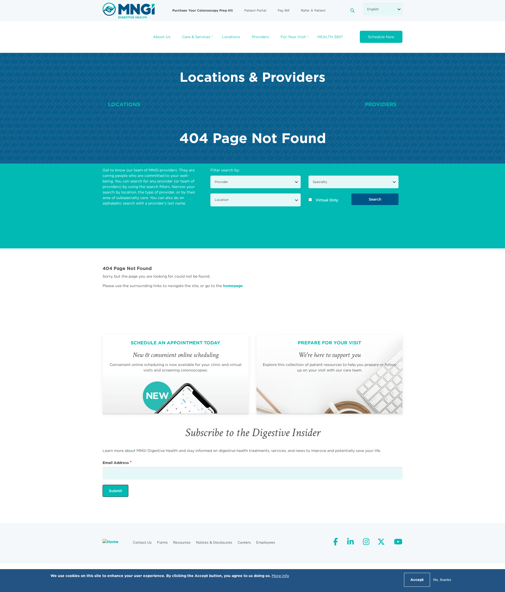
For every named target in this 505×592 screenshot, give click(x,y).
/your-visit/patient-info (329, 374)
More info (280, 575)
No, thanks (442, 580)
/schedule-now (176, 374)
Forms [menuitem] (162, 542)
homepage (233, 285)
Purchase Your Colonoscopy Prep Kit (202, 10)
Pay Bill (283, 10)
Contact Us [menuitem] (142, 542)
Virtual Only (327, 200)
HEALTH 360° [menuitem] (330, 36)
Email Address (116, 462)
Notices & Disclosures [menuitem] (214, 542)
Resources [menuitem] (182, 542)
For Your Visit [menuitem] (295, 38)
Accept (417, 579)
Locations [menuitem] (231, 36)
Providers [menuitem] (260, 36)
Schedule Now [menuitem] (381, 36)
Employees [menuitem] (265, 542)
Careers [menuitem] (244, 542)
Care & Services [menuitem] (198, 38)
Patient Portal (255, 10)
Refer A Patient (313, 10)
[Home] (129, 10)
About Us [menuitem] (161, 36)
